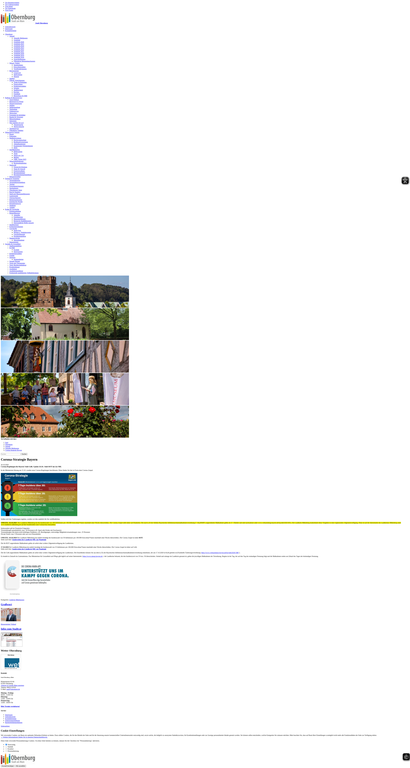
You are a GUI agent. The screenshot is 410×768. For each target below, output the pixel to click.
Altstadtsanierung (19, 144)
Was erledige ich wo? (16, 123)
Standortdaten (18, 65)
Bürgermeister (14, 71)
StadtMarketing (14, 150)
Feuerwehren (18, 84)
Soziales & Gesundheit (12, 244)
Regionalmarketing (20, 163)
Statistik (10, 747)
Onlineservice (14, 111)
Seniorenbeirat (18, 259)
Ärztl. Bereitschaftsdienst (17, 265)
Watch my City (19, 155)
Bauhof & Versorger (16, 117)
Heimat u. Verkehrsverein (22, 232)
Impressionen (13, 242)
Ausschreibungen (19, 59)
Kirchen (16, 92)
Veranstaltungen (14, 180)
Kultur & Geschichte (12, 209)
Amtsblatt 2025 (19, 44)
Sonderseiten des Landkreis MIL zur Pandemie (29, 540)
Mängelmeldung (14, 119)
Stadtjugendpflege (15, 246)
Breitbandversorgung (21, 142)
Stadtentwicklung (15, 138)
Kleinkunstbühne (15, 211)
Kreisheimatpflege (20, 236)
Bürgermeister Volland (8, 624)
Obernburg (8, 34)
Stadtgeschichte (14, 238)
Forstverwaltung (19, 171)
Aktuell (11, 36)
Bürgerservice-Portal (16, 102)
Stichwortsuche (19, 127)
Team (15, 153)
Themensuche (18, 125)
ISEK (16, 148)
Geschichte (13, 228)
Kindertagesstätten (20, 86)
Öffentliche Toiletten (16, 130)
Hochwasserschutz (20, 140)
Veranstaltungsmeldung (17, 182)
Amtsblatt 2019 (19, 55)
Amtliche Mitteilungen (16, 600)
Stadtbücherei (18, 90)
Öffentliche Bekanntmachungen (24, 61)
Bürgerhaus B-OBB (20, 96)
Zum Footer (9, 10)
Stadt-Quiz (17, 230)
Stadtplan (12, 205)
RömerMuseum (14, 213)
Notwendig (11, 745)
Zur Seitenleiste (10, 8)
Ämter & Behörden (20, 82)
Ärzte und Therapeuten (17, 263)
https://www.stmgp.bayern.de (92, 556)
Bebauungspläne (15, 177)
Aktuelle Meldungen (21, 38)
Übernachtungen (15, 198)
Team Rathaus (14, 100)
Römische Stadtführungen (22, 221)
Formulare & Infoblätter (17, 115)
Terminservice (14, 128)
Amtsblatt (17, 40)
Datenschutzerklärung (12, 721)
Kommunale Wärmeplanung (23, 146)
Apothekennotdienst (16, 271)
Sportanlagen (13, 188)
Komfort (10, 749)
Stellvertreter (18, 75)
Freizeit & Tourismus (12, 178)
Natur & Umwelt (19, 169)
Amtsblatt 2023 (19, 48)
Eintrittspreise (18, 217)
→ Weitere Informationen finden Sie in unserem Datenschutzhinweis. (24, 737)
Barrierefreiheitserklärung (13, 722)
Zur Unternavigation (12, 4)
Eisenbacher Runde (16, 202)
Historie (16, 76)
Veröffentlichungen (20, 69)
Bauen (11, 134)
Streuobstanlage (19, 240)
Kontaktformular (10, 31)
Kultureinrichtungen (16, 227)
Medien (16, 157)
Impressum (8, 29)
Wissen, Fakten (14, 63)
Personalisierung (13, 751)
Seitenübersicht (10, 27)
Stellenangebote (14, 107)
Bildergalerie (18, 152)
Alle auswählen (20, 766)
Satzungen (12, 121)
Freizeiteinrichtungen (16, 186)
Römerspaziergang (15, 200)
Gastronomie (13, 196)
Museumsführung (20, 219)
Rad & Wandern (14, 192)
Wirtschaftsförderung (16, 161)
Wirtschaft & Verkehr (12, 132)
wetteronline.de (13, 668)
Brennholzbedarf (19, 173)
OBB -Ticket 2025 (20, 159)
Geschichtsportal (19, 234)
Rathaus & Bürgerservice (13, 98)
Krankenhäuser (14, 267)
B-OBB (12, 248)
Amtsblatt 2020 (19, 53)
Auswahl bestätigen (8, 766)
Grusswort (17, 73)
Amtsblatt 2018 (19, 57)
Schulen (16, 88)
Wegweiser (13, 113)
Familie (11, 255)
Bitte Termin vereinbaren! (10, 706)
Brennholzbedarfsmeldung (22, 175)
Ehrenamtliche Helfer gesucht (24, 223)
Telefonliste (13, 109)
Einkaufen (12, 136)
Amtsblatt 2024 (19, 46)
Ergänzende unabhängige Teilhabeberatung (24, 273)
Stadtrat (12, 78)
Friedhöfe (17, 94)
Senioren (12, 257)
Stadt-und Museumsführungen (19, 194)
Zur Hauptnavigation (12, 3)
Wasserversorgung (15, 103)
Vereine (12, 184)
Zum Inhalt (9, 6)
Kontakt (16, 250)
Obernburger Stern (15, 190)
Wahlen (12, 105)
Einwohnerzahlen (20, 67)
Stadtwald (12, 165)
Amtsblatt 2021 (19, 51)
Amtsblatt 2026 (19, 42)
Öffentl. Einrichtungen (17, 80)
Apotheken (13, 269)
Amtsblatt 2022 (19, 50)
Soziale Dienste (14, 261)
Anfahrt (12, 207)
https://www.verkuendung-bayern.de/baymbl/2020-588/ (220, 553)
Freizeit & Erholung (20, 167)
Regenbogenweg (15, 203)
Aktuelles (17, 215)
